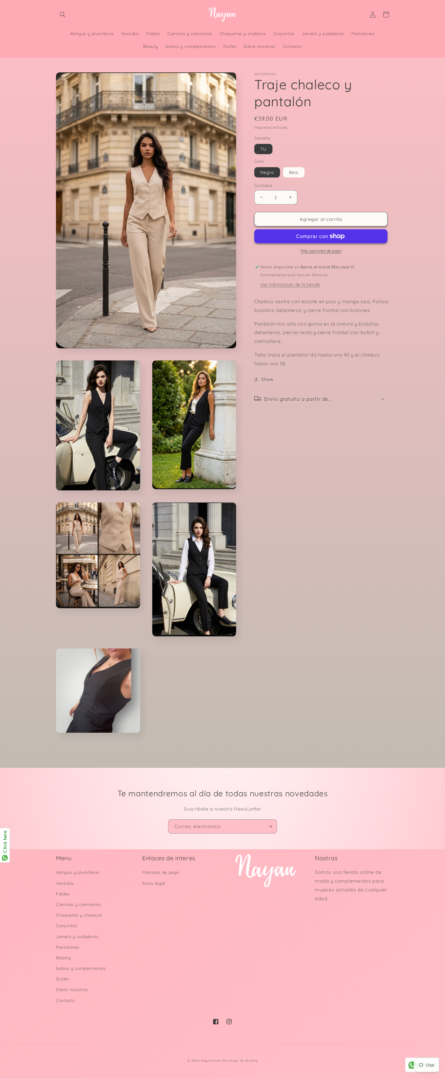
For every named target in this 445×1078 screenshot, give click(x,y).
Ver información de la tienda (290, 284)
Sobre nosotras (72, 989)
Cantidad (263, 185)
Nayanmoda (210, 1061)
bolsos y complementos (81, 968)
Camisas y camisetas (78, 904)
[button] (62, 14)
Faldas (63, 894)
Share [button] (267, 379)
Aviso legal (153, 883)
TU (263, 149)
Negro (267, 172)
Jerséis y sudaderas (77, 936)
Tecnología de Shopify (240, 1061)
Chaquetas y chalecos (79, 915)
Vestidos (65, 883)
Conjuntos (66, 925)
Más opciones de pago (321, 250)
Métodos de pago (160, 872)
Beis (293, 172)
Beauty (63, 957)
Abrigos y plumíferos (78, 872)
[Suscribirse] (270, 826)
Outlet (62, 979)
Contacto (65, 1000)
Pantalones (67, 947)
